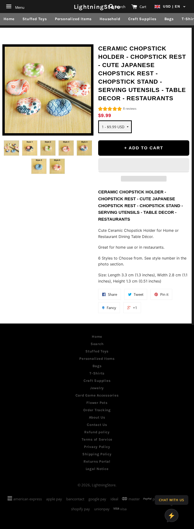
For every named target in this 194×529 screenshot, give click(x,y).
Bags (169, 19)
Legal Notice (97, 469)
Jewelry (97, 388)
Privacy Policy (97, 447)
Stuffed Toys (34, 19)
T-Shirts (97, 373)
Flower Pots (96, 403)
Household (110, 19)
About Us (97, 417)
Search (97, 344)
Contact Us (97, 425)
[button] (170, 6)
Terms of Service (97, 439)
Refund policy (97, 432)
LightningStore (97, 6)
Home (9, 19)
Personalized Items (73, 19)
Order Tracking (97, 410)
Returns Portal (97, 461)
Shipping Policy (96, 454)
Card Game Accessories (97, 395)
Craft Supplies (142, 19)
